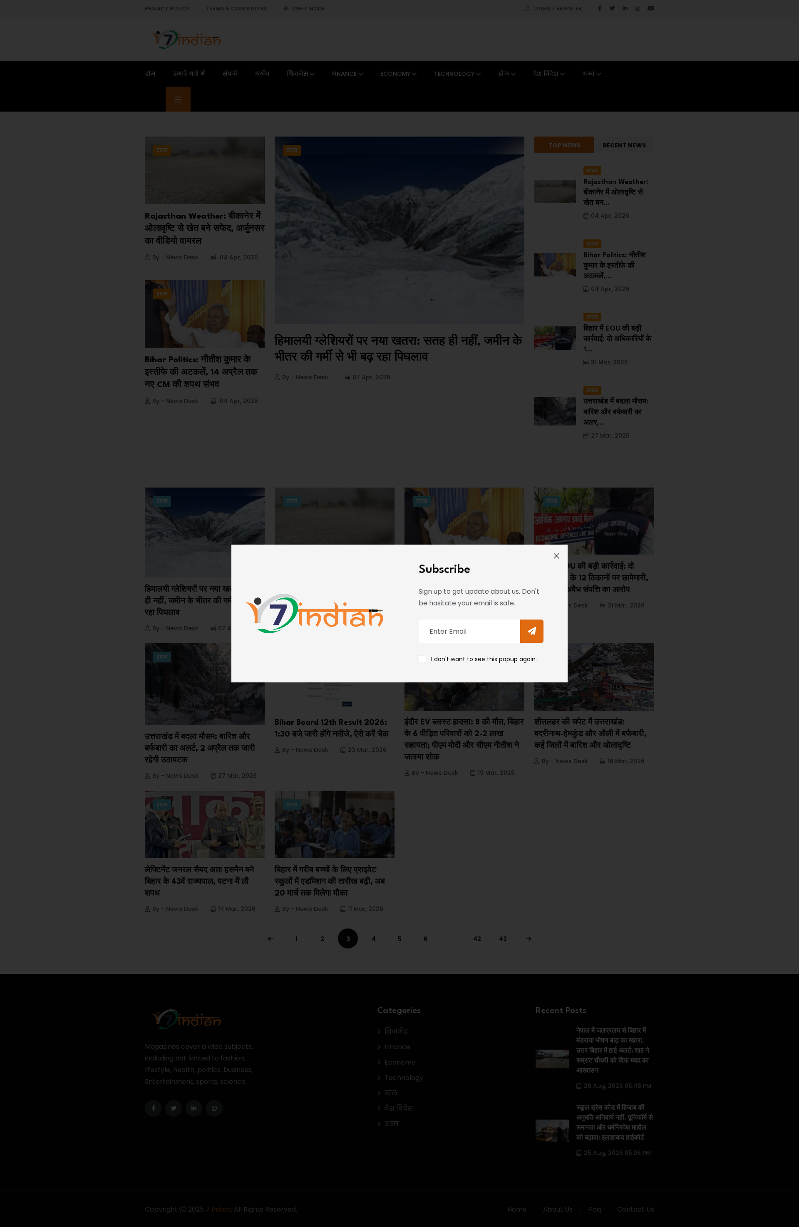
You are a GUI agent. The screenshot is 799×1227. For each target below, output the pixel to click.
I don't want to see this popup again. (484, 659)
